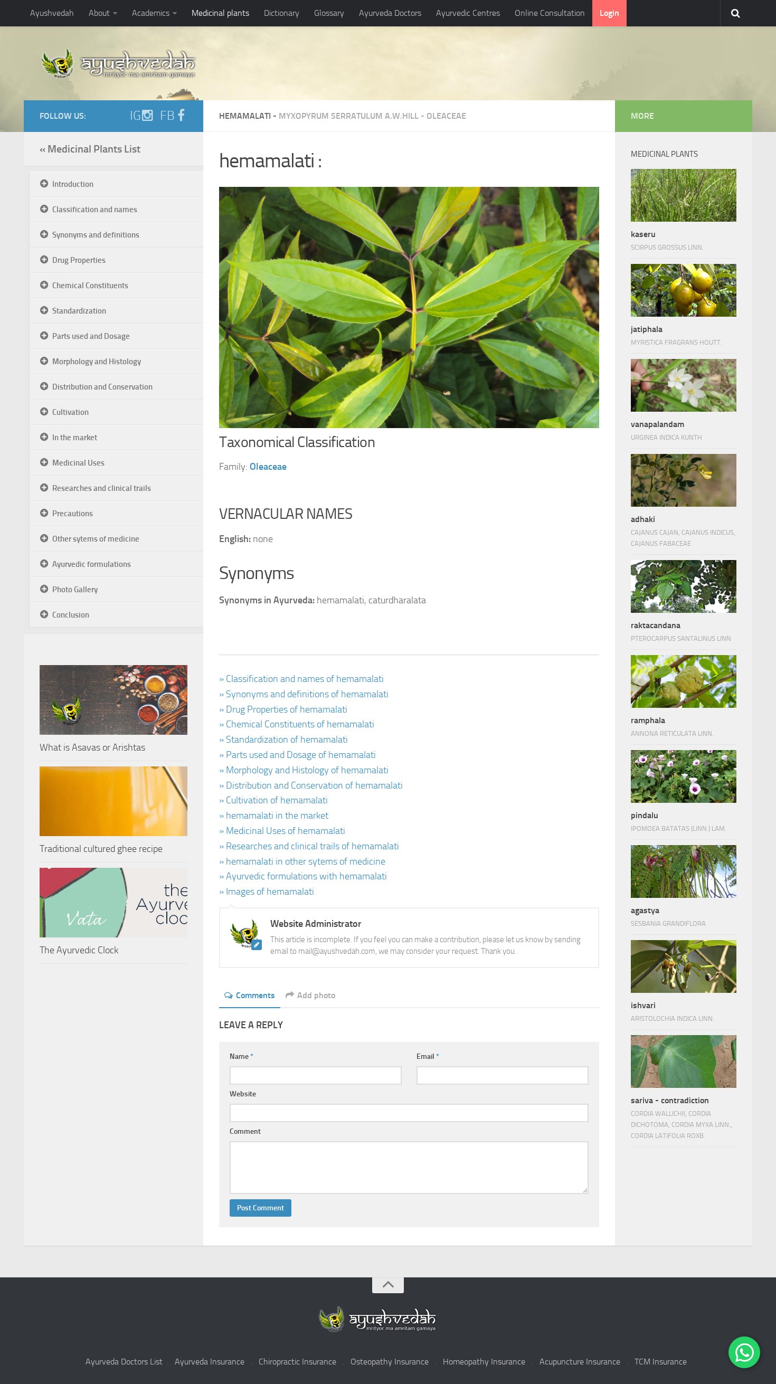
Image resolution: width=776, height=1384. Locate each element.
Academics (150, 13)
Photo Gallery (75, 589)
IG (135, 115)
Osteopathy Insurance (390, 1362)
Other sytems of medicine (95, 539)
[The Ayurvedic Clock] (113, 902)
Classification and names (94, 209)
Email (428, 1056)
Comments (255, 995)
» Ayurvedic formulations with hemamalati (303, 876)
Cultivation (70, 412)
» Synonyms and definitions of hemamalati (304, 694)
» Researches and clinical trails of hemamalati (309, 846)
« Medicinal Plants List (90, 149)
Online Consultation (550, 13)
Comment (245, 1131)
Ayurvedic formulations (91, 564)
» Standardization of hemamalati (283, 739)
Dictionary (281, 13)
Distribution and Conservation (102, 387)
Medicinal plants (220, 13)
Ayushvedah (52, 13)
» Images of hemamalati (266, 891)
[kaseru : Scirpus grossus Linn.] (683, 195)
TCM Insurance (661, 1362)
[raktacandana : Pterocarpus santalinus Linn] (683, 586)
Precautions (72, 513)
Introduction (72, 184)
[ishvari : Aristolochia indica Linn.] (683, 966)
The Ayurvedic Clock (79, 950)
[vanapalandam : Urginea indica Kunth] (683, 385)
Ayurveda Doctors (390, 13)
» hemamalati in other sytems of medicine (302, 861)
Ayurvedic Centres (468, 13)
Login (609, 13)
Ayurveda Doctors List (124, 1362)
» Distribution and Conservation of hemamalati (311, 785)
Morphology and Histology (96, 361)
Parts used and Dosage (91, 336)
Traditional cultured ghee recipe (101, 849)
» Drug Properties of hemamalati (283, 709)
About (99, 13)
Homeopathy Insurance (484, 1362)
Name (241, 1056)
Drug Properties (79, 260)
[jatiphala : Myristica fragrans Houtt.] (683, 290)
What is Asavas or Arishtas (92, 747)
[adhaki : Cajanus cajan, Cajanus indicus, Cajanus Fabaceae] (683, 480)
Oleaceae (446, 116)
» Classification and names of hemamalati (301, 679)
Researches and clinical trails (101, 488)
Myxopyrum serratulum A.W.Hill (349, 116)
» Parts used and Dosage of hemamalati (297, 755)
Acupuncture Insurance (580, 1362)
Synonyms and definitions (95, 235)
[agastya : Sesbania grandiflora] (683, 871)
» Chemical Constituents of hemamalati (296, 724)
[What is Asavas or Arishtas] (113, 700)
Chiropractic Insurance (297, 1362)
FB (167, 115)
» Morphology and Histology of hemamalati (304, 770)
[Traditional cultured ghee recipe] (113, 801)
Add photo (316, 995)
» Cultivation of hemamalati (273, 800)
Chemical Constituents (90, 285)
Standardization (79, 311)
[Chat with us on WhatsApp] (744, 1352)
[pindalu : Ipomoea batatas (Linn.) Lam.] (683, 776)
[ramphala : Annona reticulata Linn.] (683, 681)
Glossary (329, 13)
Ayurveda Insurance (209, 1362)
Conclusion (70, 615)
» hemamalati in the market (273, 815)
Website (243, 1093)
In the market (74, 437)
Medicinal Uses (78, 463)
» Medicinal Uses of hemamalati (282, 831)
